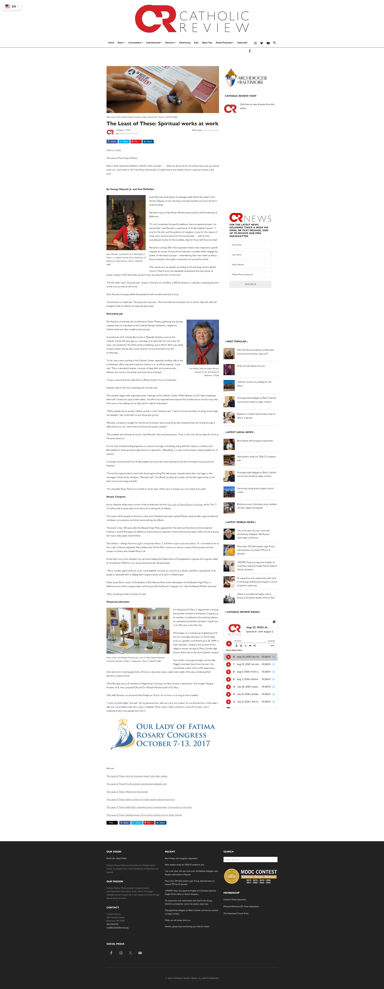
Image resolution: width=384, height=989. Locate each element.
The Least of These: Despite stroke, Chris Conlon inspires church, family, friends (144, 815)
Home (111, 42)
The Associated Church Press (236, 913)
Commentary (134, 42)
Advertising (184, 42)
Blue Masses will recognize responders (255, 440)
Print (111, 823)
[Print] (107, 823)
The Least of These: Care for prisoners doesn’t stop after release (137, 776)
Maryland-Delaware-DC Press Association (241, 906)
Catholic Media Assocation (235, 899)
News (120, 42)
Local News (208, 130)
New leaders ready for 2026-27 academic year (184, 864)
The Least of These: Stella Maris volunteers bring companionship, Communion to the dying (149, 807)
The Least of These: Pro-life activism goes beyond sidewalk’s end (136, 783)
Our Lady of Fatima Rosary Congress (184, 504)
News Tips (207, 42)
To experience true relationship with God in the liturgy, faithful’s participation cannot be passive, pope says (257, 582)
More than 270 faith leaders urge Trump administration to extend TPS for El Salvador (256, 550)
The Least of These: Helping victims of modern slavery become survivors (140, 799)
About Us (169, 42)
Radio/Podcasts (224, 42)
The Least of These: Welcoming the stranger (127, 791)
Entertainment (153, 42)
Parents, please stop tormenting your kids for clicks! (187, 926)
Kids (196, 42)
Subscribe (242, 42)
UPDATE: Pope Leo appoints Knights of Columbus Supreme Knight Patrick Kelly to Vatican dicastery (257, 566)
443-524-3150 (112, 924)
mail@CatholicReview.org (117, 927)
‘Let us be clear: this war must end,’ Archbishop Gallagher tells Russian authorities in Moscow (253, 534)
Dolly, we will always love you (251, 365)
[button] (275, 43)
